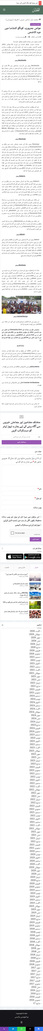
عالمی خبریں (24, 20)
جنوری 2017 (34, 984)
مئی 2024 (35, 719)
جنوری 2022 (34, 809)
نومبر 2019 (35, 893)
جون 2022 (35, 793)
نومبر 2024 (35, 699)
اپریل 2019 (35, 916)
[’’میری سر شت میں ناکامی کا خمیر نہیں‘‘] (35, 577)
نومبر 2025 (35, 660)
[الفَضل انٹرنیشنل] (35, 10)
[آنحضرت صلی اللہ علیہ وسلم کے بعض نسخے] (35, 614)
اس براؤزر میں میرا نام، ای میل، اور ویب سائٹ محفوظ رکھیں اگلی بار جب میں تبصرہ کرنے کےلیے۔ (21, 518)
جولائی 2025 (34, 673)
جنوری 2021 (34, 848)
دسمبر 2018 (35, 929)
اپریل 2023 (35, 761)
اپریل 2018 (35, 955)
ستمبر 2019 (35, 900)
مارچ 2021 (35, 842)
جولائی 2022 (34, 790)
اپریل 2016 (35, 990)
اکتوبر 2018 (35, 935)
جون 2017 (35, 968)
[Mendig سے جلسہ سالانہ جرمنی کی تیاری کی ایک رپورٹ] (35, 596)
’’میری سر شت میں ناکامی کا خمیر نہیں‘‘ (17, 574)
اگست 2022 (35, 787)
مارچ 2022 (35, 803)
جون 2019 (35, 910)
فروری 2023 (35, 767)
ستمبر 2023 (35, 744)
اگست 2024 (35, 709)
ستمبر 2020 (35, 861)
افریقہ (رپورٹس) (12, 20)
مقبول (36, 567)
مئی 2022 (35, 796)
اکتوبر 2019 (35, 897)
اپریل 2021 (35, 838)
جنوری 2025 (34, 693)
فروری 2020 (35, 884)
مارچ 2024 (35, 725)
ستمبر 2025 (35, 667)
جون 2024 (35, 715)
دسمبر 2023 (35, 735)
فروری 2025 (35, 689)
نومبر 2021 (35, 816)
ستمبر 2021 (35, 822)
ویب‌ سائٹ (37, 508)
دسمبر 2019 (35, 890)
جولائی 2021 (34, 829)
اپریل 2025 (35, 683)
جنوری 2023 (34, 770)
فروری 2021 (35, 845)
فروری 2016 (35, 997)
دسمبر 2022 (35, 774)
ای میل (38, 498)
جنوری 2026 (34, 654)
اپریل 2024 (35, 722)
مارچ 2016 (35, 994)
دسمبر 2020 (35, 851)
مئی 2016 (35, 987)
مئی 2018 (35, 952)
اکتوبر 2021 (35, 819)
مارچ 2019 (35, 919)
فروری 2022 (35, 806)
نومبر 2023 (35, 738)
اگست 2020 (35, 864)
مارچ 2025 (35, 686)
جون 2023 (35, 754)
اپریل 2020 (35, 877)
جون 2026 (35, 638)
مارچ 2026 (35, 647)
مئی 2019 (35, 913)
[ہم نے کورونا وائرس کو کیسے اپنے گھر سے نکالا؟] (35, 605)
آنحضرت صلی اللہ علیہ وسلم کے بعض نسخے (16, 611)
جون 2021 (35, 832)
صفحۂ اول (34, 20)
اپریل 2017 (35, 974)
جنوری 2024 (34, 732)
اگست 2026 (35, 631)
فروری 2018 (35, 961)
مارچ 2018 (35, 958)
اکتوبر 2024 (35, 702)
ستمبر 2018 (35, 939)
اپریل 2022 (35, 800)
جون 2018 (35, 948)
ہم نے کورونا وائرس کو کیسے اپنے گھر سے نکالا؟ (15, 602)
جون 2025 (35, 677)
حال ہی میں (21, 567)
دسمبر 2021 (35, 812)
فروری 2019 (35, 922)
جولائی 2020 (34, 867)
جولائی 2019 (34, 906)
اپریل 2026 (35, 644)
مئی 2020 (35, 874)
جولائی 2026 (34, 634)
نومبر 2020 (35, 855)
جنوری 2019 (34, 926)
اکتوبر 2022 (35, 780)
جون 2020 (35, 871)
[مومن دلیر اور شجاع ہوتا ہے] (35, 586)
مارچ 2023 (35, 764)
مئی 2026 (35, 641)
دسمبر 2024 (35, 696)
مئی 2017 (35, 971)
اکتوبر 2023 (35, 741)
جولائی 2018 (34, 945)
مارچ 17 (36, 1003)
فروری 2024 (35, 728)
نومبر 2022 (35, 777)
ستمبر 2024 (35, 706)
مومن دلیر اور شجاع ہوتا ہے (20, 583)
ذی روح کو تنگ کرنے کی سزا (27, 3)
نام (39, 489)
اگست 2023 (35, 748)
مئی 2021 (35, 835)
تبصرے (7, 567)
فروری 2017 (35, 981)
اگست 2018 (35, 942)
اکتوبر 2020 (35, 858)
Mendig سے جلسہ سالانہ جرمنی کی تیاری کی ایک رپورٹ (16, 594)
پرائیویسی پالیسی (21, 1017)
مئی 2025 (35, 680)
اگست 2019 (35, 903)
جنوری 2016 (34, 1000)
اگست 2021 (35, 825)
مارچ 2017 (35, 978)
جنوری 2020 (34, 887)
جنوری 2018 (34, 965)
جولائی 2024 (34, 712)
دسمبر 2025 (35, 657)
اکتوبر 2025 (35, 664)
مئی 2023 (35, 757)
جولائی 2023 (34, 751)
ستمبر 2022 (35, 783)
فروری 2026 (35, 651)
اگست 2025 (35, 670)
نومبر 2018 (35, 932)
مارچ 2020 (35, 880)
